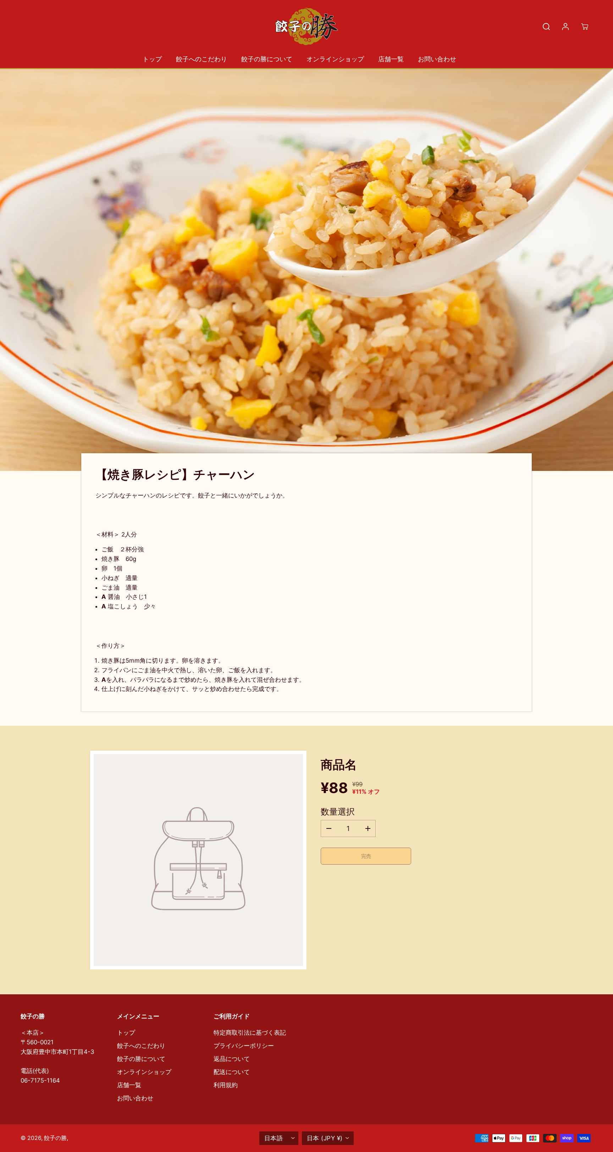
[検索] (546, 26)
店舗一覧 (391, 59)
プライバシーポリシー (244, 1045)
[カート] (584, 26)
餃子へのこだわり (201, 59)
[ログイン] (565, 26)
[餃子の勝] (306, 26)
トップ (152, 59)
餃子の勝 (55, 1138)
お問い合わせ (437, 59)
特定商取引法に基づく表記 (250, 1032)
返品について (232, 1058)
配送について (232, 1071)
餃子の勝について (266, 59)
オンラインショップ (335, 59)
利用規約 (226, 1085)
